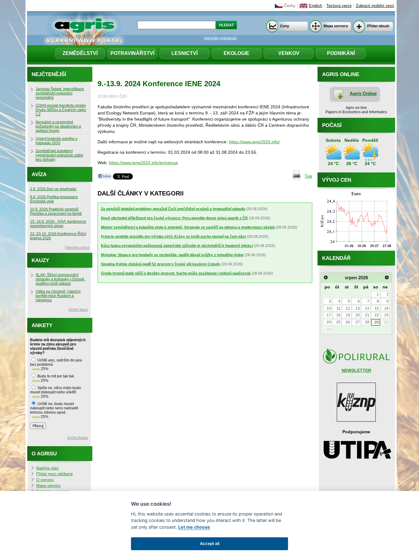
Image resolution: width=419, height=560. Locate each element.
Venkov (288, 53)
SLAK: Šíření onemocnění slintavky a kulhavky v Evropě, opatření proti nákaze (60, 279)
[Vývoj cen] (356, 249)
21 (367, 315)
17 (329, 315)
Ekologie (236, 53)
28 (367, 322)
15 (377, 308)
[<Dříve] (325, 277)
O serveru (45, 480)
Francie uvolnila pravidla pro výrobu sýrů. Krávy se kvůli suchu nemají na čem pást (173, 236)
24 (329, 322)
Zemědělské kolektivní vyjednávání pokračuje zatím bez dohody (59, 155)
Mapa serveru (336, 26)
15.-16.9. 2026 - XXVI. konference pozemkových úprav (58, 223)
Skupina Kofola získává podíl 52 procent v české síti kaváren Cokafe (160, 264)
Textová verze (339, 6)
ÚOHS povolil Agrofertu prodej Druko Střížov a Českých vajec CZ (61, 109)
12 (348, 308)
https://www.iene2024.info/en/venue (143, 162)
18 (338, 315)
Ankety (42, 325)
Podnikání (341, 53)
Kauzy (40, 260)
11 (338, 308)
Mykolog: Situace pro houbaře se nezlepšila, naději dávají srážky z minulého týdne (172, 255)
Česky (289, 6)
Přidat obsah (378, 26)
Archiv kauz (78, 309)
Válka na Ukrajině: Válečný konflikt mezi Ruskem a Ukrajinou (58, 295)
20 (358, 315)
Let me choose (194, 527)
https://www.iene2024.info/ (254, 141)
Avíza (39, 174)
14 (367, 308)
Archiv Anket (77, 438)
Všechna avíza (77, 247)
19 (348, 315)
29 (377, 322)
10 (329, 308)
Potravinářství (132, 53)
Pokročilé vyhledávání (220, 38)
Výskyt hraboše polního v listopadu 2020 (56, 141)
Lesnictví (184, 53)
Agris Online (363, 93)
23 (386, 315)
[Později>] (386, 277)
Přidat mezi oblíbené (54, 474)
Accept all (209, 543)
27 (358, 322)
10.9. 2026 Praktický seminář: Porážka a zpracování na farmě (56, 211)
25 (338, 322)
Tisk (308, 176)
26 (348, 322)
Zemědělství (80, 53)
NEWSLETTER (356, 370)
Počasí (332, 125)
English (315, 6)
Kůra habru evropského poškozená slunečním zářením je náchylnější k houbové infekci (177, 246)
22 (377, 315)
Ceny (284, 26)
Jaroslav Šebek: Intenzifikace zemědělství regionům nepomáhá (60, 93)
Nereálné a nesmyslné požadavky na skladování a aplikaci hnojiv (58, 126)
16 (386, 308)
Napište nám (47, 468)
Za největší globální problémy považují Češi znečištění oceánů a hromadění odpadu (173, 209)
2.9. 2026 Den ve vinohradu (53, 189)
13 (358, 308)
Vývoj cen (336, 180)
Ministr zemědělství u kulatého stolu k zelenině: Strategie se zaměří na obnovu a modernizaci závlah (188, 227)
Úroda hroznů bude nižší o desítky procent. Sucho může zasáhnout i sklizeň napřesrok (176, 273)
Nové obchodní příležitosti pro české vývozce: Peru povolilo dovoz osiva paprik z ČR (174, 218)
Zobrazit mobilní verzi (375, 6)
